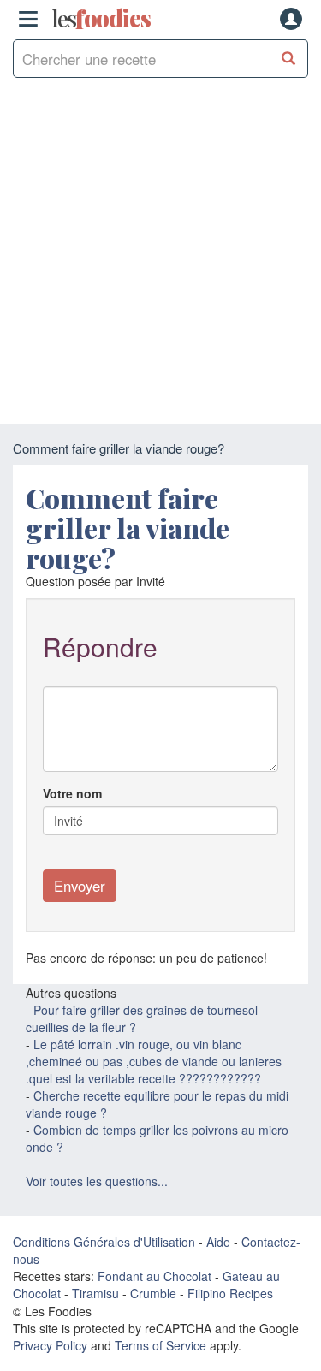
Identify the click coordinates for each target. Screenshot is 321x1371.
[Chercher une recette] (289, 58)
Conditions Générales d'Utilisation (104, 1241)
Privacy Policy (50, 1345)
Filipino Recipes (230, 1293)
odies (101, 19)
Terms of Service (160, 1345)
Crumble (153, 1293)
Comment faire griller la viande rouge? (127, 527)
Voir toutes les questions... (97, 1181)
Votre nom (72, 793)
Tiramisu (95, 1293)
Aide (218, 1241)
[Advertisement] (160, 255)
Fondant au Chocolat (154, 1276)
